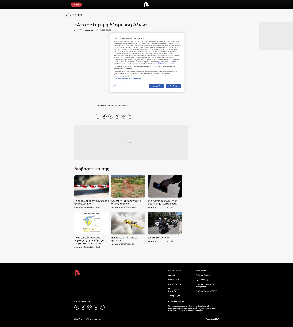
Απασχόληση (174, 296)
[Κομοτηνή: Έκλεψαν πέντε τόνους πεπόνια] (128, 186)
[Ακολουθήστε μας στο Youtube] (96, 307)
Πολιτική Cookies (203, 275)
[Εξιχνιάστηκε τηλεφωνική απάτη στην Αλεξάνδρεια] (165, 186)
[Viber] (117, 116)
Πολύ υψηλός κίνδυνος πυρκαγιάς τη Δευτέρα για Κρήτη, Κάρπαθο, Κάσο (89, 240)
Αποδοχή (173, 86)
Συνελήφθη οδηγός (158, 237)
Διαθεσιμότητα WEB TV (206, 291)
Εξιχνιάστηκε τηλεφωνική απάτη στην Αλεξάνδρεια (162, 202)
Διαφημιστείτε (174, 284)
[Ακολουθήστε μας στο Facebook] (76, 307)
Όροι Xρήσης (202, 280)
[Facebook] (98, 116)
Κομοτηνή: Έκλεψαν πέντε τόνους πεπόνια (126, 202)
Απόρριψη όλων (156, 86)
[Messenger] (104, 116)
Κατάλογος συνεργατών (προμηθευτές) (127, 78)
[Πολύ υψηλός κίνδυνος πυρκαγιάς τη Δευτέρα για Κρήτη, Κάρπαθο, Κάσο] (91, 223)
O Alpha (171, 275)
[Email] (130, 116)
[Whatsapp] (123, 116)
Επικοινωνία (173, 280)
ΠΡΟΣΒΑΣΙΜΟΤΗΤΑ (176, 302)
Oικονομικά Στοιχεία (173, 290)
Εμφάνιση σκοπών (122, 86)
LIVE (77, 4)
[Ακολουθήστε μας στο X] (102, 307)
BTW (217, 319)
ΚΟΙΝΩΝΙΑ (89, 30)
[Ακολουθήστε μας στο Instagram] (89, 307)
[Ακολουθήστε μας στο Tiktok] (83, 307)
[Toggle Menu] (67, 5)
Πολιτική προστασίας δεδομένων (205, 285)
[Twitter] (110, 116)
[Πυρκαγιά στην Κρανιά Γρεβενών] (128, 223)
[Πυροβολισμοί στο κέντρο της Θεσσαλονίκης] (91, 186)
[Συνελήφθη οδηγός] (165, 223)
